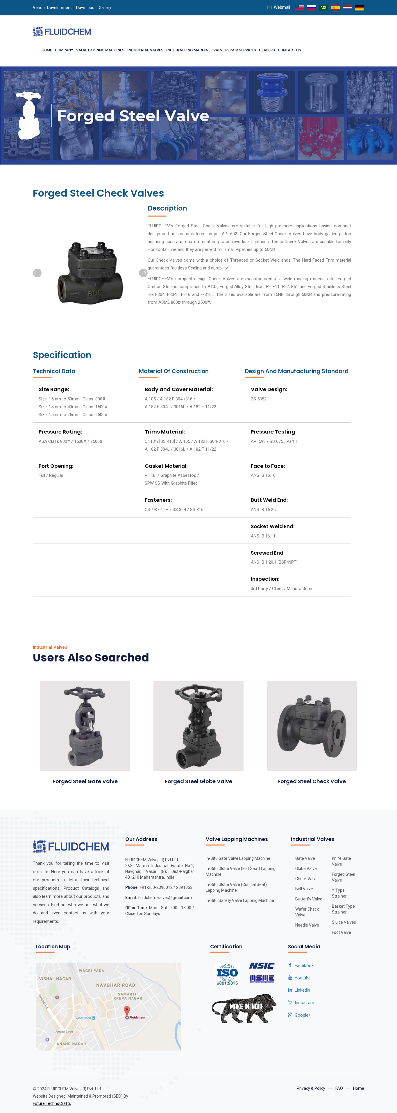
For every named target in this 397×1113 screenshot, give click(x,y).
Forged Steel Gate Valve (85, 781)
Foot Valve (341, 932)
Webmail (282, 7)
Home (47, 50)
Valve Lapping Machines (100, 50)
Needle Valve (307, 925)
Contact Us (289, 50)
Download (85, 7)
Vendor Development (52, 7)
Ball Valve (304, 889)
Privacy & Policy (311, 1088)
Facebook (303, 965)
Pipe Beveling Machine (188, 50)
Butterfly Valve (308, 899)
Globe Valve (306, 868)
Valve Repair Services (234, 50)
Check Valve (306, 878)
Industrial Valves (145, 50)
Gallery (105, 7)
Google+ (301, 1015)
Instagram (303, 1002)
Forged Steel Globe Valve (198, 781)
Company (64, 50)
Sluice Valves (344, 922)
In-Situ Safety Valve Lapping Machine (240, 900)
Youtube (301, 978)
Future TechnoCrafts (52, 1103)
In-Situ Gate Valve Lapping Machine (238, 858)
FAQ (339, 1088)
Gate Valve (305, 858)
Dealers (267, 50)
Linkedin (301, 990)
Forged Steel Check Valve (312, 781)
